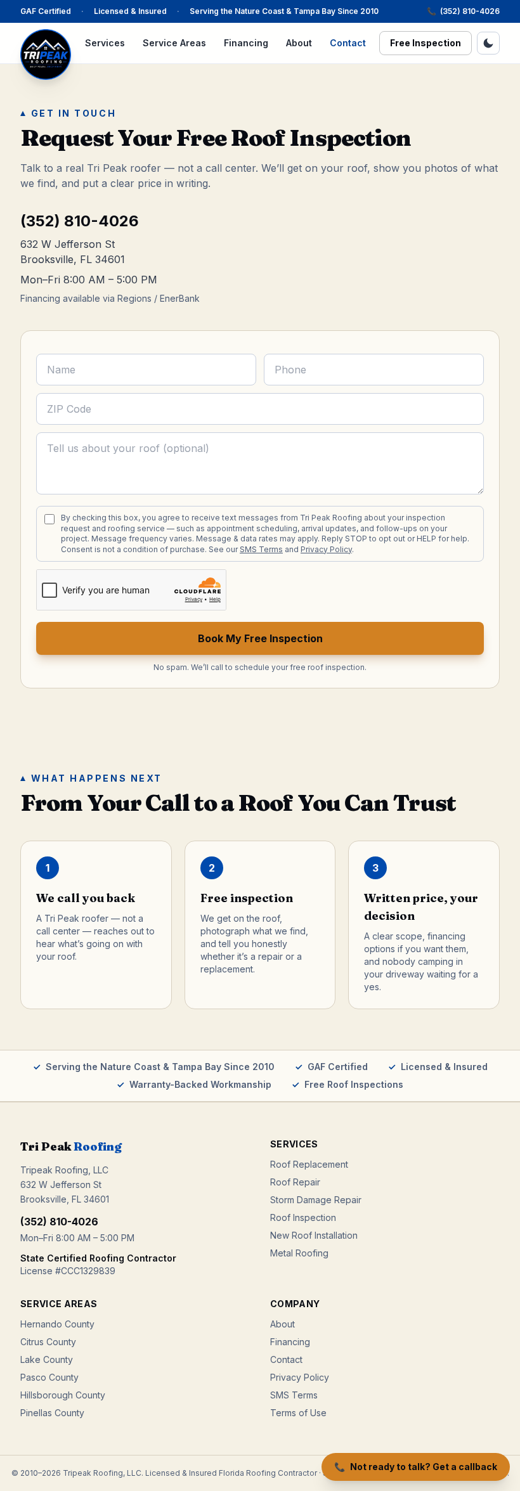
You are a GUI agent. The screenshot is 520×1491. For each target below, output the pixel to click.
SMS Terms (261, 549)
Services (105, 42)
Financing (246, 42)
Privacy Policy (326, 549)
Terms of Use (298, 1412)
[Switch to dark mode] (488, 43)
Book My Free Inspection (260, 638)
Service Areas (174, 42)
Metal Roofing (299, 1253)
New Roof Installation (314, 1235)
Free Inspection (425, 42)
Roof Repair (295, 1182)
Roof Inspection (303, 1217)
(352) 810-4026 (463, 11)
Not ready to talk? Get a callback (415, 1466)
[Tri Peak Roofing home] (45, 54)
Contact (348, 42)
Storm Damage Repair (315, 1199)
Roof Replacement (309, 1164)
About (299, 42)
